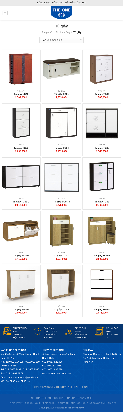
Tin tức (112, 403)
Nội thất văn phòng (21, 403)
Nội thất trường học (68, 403)
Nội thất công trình (94, 403)
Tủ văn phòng (63, 32)
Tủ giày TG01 (61, 94)
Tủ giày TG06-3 (61, 201)
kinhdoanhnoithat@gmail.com (23, 377)
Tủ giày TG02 (102, 94)
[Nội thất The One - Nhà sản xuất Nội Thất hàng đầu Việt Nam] (61, 13)
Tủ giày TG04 (61, 148)
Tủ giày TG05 (102, 148)
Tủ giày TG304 (102, 255)
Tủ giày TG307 (102, 309)
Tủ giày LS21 (21, 94)
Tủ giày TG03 (21, 148)
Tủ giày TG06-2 (21, 201)
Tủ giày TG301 (21, 255)
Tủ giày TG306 (61, 309)
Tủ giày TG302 (61, 255)
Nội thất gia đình (44, 403)
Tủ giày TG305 (21, 309)
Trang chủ (47, 32)
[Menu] (5, 12)
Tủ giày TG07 (102, 201)
